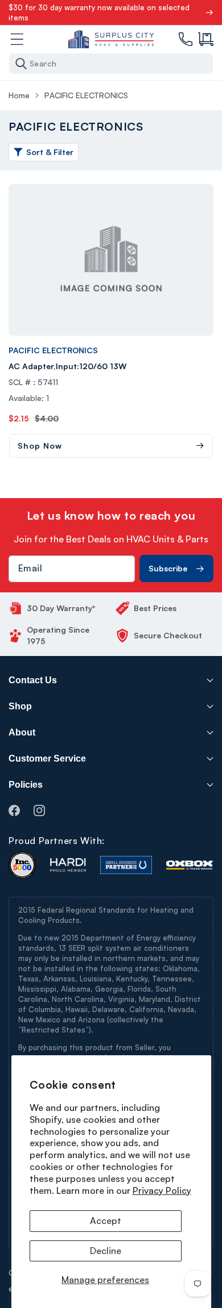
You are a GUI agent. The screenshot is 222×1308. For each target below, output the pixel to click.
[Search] (21, 63)
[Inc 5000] (22, 865)
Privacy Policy (162, 1190)
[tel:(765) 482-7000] (185, 39)
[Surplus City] (111, 39)
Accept (105, 1220)
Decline (105, 1250)
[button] (205, 39)
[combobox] (111, 63)
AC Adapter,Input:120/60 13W (67, 366)
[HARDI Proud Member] (68, 865)
